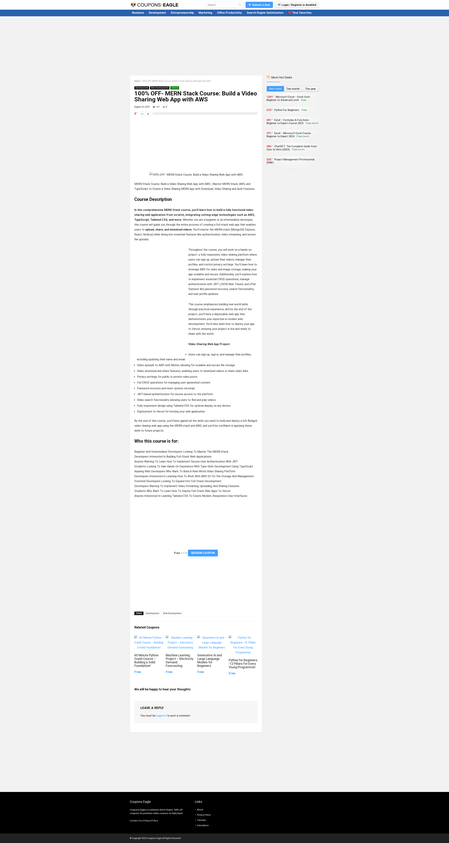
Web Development (159, 88)
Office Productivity (229, 12)
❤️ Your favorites (299, 12)
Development (157, 12)
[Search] (239, 5)
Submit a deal (261, 4)
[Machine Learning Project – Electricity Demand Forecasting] (180, 637)
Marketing (205, 12)
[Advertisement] (224, 44)
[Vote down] (142, 113)
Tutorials (201, 820)
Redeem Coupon (203, 553)
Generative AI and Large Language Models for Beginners (209, 661)
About (200, 809)
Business (138, 12)
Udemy (174, 88)
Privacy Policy (150, 820)
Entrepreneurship (182, 12)
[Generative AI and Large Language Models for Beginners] (211, 637)
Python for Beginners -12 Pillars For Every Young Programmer (243, 663)
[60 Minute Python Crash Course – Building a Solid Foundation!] (148, 637)
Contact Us (136, 820)
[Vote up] (148, 113)
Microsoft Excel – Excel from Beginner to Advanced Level (288, 98)
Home (137, 81)
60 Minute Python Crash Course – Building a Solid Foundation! (146, 661)
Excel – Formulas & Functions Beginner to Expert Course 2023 (288, 121)
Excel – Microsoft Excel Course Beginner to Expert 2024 (289, 135)
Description (203, 825)
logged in (161, 715)
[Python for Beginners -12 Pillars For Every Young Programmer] (243, 637)
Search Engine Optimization (265, 12)
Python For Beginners (286, 110)
